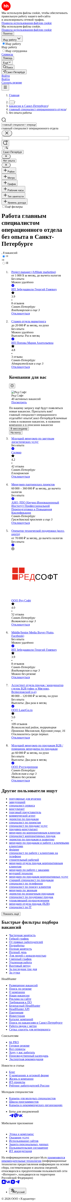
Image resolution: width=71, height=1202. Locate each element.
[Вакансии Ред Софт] (39, 575)
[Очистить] (7, 133)
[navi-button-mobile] (5, 87)
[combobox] (19, 125)
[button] (6, 75)
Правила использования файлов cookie (27, 29)
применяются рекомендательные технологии (33, 1159)
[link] (8, 67)
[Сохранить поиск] (5, 143)
